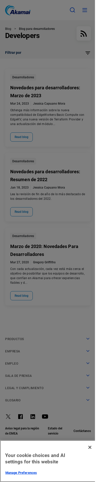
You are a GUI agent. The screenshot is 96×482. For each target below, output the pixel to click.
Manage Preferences (21, 473)
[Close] (89, 447)
